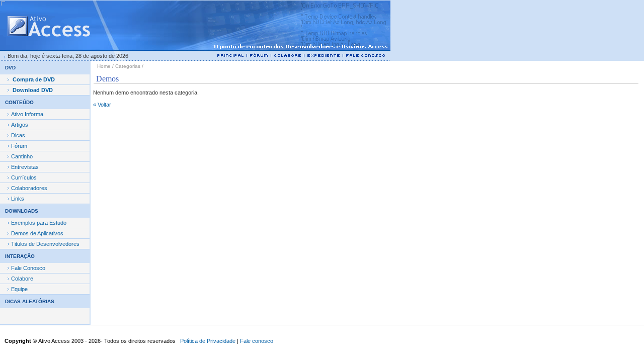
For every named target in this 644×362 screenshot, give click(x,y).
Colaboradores (29, 188)
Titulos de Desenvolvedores (45, 244)
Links (17, 199)
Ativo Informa (27, 114)
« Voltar (102, 105)
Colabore (22, 279)
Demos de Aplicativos (37, 233)
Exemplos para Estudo (38, 223)
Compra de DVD (34, 79)
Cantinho (22, 156)
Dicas (18, 135)
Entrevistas (25, 167)
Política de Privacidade (207, 341)
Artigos (19, 125)
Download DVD (33, 90)
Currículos (24, 177)
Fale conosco (256, 341)
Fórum (19, 146)
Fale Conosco (28, 268)
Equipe (19, 289)
